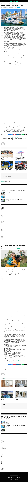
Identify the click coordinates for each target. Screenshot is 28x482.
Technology (2, 463)
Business (2, 209)
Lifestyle (19, 248)
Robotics (2, 229)
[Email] (2, 36)
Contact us (18, 477)
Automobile (2, 207)
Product (2, 228)
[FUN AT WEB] (14, 1)
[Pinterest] (2, 35)
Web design (2, 238)
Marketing (2, 221)
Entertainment (3, 442)
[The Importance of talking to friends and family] (14, 258)
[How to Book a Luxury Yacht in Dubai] (14, 17)
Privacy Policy (13, 477)
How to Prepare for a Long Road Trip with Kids (7, 158)
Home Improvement (3, 448)
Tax (1, 461)
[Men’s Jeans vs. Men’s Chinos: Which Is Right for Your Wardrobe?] (21, 394)
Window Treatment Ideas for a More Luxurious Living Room (6, 388)
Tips (1, 235)
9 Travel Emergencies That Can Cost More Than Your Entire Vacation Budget (15, 425)
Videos (2, 237)
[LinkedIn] (2, 33)
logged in (6, 176)
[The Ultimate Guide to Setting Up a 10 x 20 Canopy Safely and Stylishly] (21, 153)
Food (1, 214)
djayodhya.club (3, 181)
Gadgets (2, 215)
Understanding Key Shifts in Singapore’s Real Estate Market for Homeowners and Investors (16, 192)
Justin (4, 7)
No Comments (11, 7)
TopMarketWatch (17, 360)
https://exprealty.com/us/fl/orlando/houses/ (10, 282)
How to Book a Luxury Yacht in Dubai (20, 368)
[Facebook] (2, 29)
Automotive (2, 208)
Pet (1, 455)
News (2, 454)
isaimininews (23, 360)
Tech (1, 462)
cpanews (14, 361)
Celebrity (2, 440)
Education (2, 441)
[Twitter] (2, 31)
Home (2, 447)
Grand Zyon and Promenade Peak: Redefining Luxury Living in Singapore (6, 399)
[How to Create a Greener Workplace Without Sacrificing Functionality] (3, 200)
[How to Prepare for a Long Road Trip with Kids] (7, 153)
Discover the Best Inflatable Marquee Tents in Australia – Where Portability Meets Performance (6, 169)
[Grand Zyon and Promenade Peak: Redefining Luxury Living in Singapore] (7, 394)
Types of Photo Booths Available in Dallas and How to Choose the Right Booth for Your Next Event (13, 187)
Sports (2, 230)
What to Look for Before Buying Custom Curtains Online (20, 388)
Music (2, 223)
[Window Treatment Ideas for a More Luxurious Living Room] (7, 383)
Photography (2, 456)
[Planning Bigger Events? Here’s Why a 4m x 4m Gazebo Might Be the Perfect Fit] (21, 164)
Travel (18, 7)
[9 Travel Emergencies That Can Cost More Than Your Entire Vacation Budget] (3, 197)
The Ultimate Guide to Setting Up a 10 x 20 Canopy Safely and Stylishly (20, 158)
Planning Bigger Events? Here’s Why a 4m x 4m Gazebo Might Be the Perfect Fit (21, 169)
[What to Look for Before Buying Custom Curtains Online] (21, 383)
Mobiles (2, 222)
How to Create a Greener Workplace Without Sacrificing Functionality (14, 199)
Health (2, 216)
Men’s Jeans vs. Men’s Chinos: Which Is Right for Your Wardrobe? (20, 399)
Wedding (2, 469)
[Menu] (2, 1)
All (1, 435)
